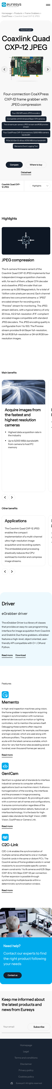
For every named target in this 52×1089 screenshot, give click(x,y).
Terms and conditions (26, 1057)
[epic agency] (11, 1083)
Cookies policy (26, 1076)
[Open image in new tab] (23, 392)
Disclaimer (26, 1063)
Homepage (7, 13)
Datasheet (26, 172)
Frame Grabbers (32, 13)
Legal (26, 1051)
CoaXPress (7, 16)
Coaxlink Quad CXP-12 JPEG (27, 16)
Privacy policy (26, 1070)
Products (18, 13)
